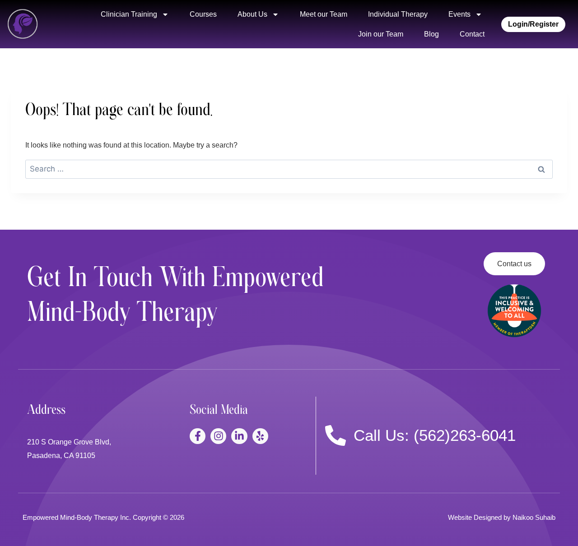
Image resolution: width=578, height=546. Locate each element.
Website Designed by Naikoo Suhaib (501, 517)
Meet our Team (323, 14)
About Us (252, 14)
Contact (472, 34)
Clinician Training (129, 14)
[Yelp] (260, 436)
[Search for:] (289, 169)
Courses (203, 14)
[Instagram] (218, 436)
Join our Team (380, 34)
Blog (431, 34)
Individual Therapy (398, 14)
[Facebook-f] (197, 436)
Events (459, 14)
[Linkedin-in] (239, 436)
